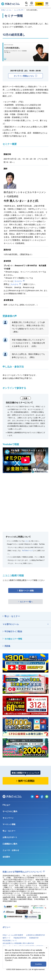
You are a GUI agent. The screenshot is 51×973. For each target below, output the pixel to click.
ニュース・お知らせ (11, 850)
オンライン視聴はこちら (24, 75)
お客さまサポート (10, 837)
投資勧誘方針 (34, 938)
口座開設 (39, 4)
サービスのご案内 (10, 811)
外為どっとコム (6, 10)
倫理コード (6, 938)
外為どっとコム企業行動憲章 (13, 935)
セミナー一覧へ (26, 601)
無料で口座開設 (26, 780)
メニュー (46, 5)
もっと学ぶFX (18, 10)
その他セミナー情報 (13, 638)
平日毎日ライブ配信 (13, 631)
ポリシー (6, 927)
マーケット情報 (9, 824)
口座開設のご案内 (10, 843)
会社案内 (6, 856)
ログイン (31, 5)
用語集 (7, 645)
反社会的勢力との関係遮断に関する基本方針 (18, 943)
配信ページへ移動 (26, 590)
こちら (26, 541)
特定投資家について (10, 940)
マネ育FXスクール (11, 624)
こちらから (17, 281)
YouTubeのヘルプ (27, 550)
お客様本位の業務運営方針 (35, 935)
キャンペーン (8, 817)
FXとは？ (6, 804)
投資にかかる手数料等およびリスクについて (22, 871)
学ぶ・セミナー (12, 616)
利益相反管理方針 (20, 938)
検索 (26, 5)
